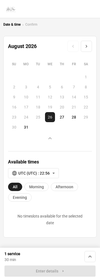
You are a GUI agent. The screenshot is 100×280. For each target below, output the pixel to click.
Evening (20, 197)
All (15, 187)
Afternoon (64, 187)
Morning (36, 187)
